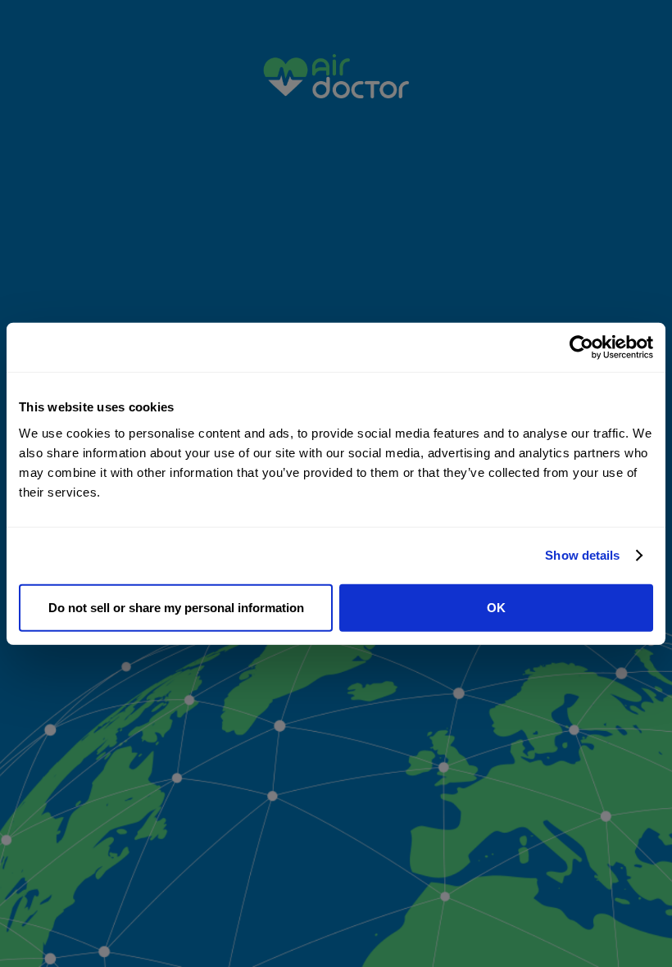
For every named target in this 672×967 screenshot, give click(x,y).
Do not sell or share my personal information (176, 607)
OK (496, 607)
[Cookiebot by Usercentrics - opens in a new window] (581, 347)
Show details (582, 555)
